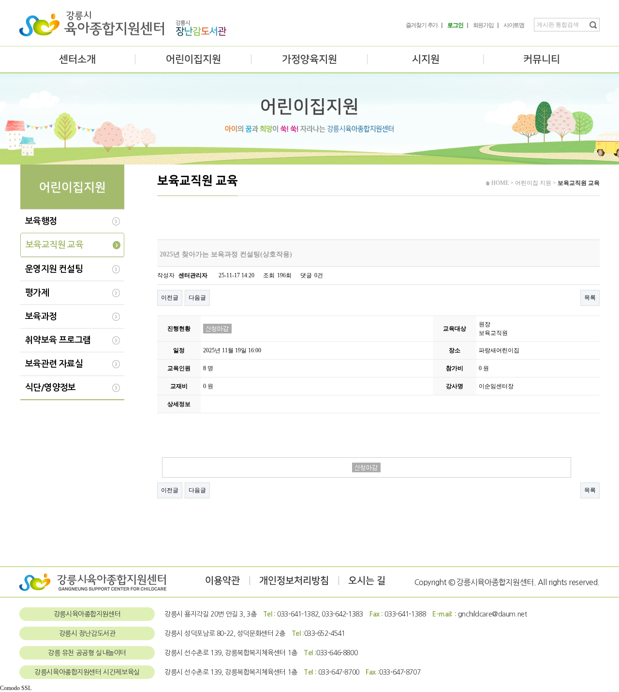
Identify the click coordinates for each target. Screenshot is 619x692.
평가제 (37, 292)
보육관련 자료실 (54, 364)
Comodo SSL (15, 688)
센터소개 (77, 59)
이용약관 (222, 581)
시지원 (426, 59)
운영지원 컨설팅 (54, 269)
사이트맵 (513, 25)
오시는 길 (366, 581)
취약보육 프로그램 (58, 340)
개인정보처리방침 (294, 581)
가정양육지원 (309, 59)
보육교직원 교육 (54, 245)
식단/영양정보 (50, 387)
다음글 (197, 297)
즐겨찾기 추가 (422, 25)
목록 (590, 297)
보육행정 (41, 221)
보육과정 (41, 316)
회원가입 (483, 25)
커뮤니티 (541, 59)
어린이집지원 (193, 59)
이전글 (169, 297)
